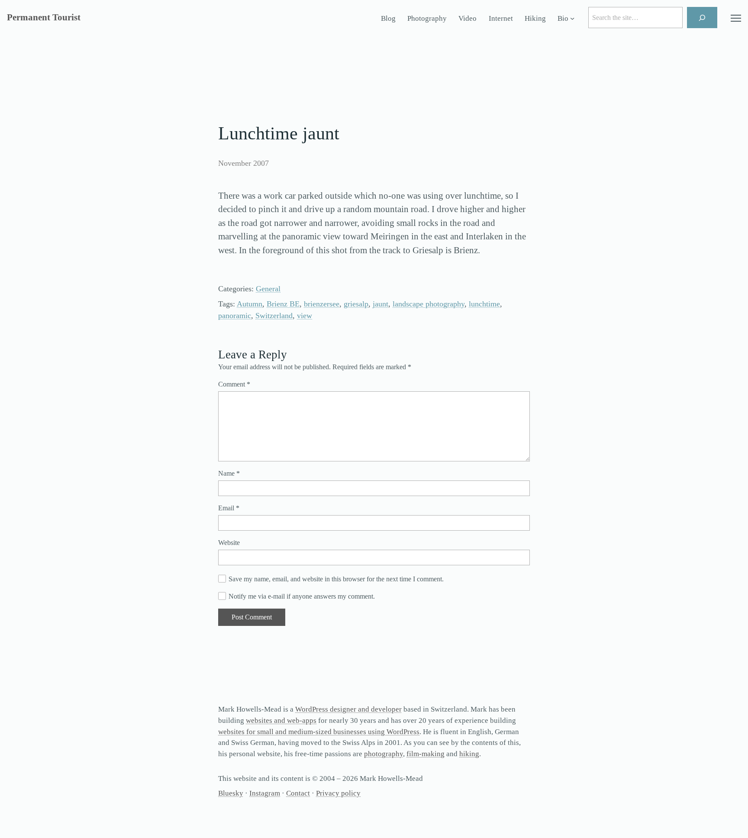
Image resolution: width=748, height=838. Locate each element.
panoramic (234, 315)
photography (383, 754)
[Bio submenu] (572, 18)
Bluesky (230, 793)
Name (229, 473)
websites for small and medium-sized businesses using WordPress (318, 732)
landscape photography (428, 304)
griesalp (356, 304)
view (304, 315)
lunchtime (484, 304)
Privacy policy (338, 793)
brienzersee (321, 304)
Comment (234, 384)
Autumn (249, 304)
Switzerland (274, 315)
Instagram (264, 793)
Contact (298, 793)
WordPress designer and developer (348, 709)
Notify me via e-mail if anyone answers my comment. (302, 596)
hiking (469, 754)
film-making (425, 754)
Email (228, 508)
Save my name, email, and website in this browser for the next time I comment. (336, 579)
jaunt (380, 304)
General (268, 288)
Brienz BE (283, 304)
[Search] (702, 17)
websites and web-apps (281, 720)
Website (229, 542)
